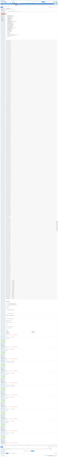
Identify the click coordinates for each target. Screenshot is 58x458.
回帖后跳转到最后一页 (14, 453)
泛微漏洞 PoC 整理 (8, 331)
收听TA (2, 382)
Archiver (44, 455)
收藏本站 (3, 0)
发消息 (4, 382)
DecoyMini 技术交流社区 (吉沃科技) (50, 455)
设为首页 (1, 0)
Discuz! (3, 455)
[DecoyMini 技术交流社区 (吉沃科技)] (4, 2)
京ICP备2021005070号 (55, 455)
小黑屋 (45, 455)
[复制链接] (12, 8)
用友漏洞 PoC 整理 (33, 331)
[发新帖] (2, 7)
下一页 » (29, 445)
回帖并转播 (10, 453)
